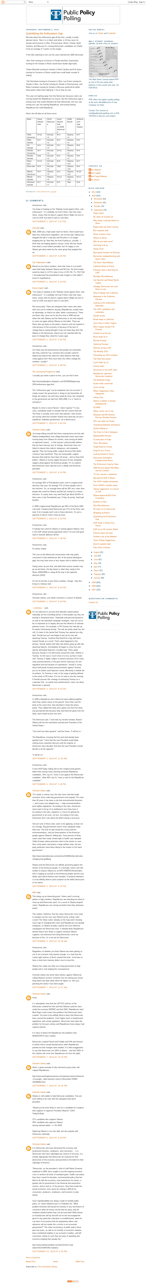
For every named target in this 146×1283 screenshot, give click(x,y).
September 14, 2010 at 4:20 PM (49, 1251)
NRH (34, 892)
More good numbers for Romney (106, 252)
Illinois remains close (102, 234)
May (96, 563)
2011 (94, 192)
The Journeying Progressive (43, 372)
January (97, 578)
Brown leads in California (103, 319)
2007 (94, 590)
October (97, 206)
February (98, 574)
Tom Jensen (94, 180)
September (98, 210)
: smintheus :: (38, 608)
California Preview (100, 344)
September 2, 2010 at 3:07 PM (49, 221)
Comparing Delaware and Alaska (106, 425)
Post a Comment (33, 1257)
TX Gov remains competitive (105, 474)
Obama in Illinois (100, 238)
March (97, 570)
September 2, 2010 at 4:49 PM (49, 365)
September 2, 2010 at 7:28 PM (49, 538)
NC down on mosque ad (103, 217)
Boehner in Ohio (100, 502)
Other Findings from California (105, 293)
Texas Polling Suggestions (104, 540)
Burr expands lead (100, 230)
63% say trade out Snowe (103, 421)
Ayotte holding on (100, 428)
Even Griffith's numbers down (105, 485)
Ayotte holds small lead (103, 383)
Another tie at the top (102, 333)
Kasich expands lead (101, 544)
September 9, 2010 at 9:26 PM (49, 1138)
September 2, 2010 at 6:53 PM (49, 519)
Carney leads (98, 366)
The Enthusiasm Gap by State (105, 464)
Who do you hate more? (103, 241)
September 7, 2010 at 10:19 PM (49, 1057)
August (97, 552)
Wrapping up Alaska (101, 513)
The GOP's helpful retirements (105, 481)
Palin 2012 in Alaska (101, 547)
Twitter (100, 33)
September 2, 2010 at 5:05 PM (49, 423)
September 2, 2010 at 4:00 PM (49, 256)
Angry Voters (98, 213)
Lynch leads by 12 (100, 362)
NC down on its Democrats (104, 509)
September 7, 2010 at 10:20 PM (49, 1086)
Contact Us (93, 602)
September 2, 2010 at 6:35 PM (49, 472)
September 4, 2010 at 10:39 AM (49, 941)
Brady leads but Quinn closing (105, 227)
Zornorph (36, 228)
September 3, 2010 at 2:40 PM (49, 784)
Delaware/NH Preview (102, 436)
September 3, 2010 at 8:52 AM (49, 689)
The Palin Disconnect (102, 359)
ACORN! (96, 407)
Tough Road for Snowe (102, 447)
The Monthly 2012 (100, 351)
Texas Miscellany (100, 443)
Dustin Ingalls (38, 288)
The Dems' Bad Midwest (103, 262)
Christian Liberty (39, 430)
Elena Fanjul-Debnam (98, 176)
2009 (94, 582)
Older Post (80, 1261)
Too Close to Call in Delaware (105, 432)
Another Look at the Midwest (105, 536)
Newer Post (31, 1261)
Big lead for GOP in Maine (104, 478)
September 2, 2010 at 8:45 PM (49, 587)
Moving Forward (99, 340)
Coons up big (98, 387)
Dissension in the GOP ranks (105, 370)
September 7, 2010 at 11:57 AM (49, 987)
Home (55, 1261)
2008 (94, 586)
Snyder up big (99, 316)
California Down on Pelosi (103, 266)
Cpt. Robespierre (39, 262)
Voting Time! (98, 249)
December (98, 199)
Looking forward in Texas (103, 454)
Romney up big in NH (102, 348)
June (96, 559)
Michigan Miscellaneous (103, 276)
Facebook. (111, 33)
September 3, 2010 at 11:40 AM (49, 758)
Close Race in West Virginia (104, 323)
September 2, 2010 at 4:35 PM (49, 340)
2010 (94, 196)
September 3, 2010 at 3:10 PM (49, 886)
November (98, 202)
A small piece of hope (102, 439)
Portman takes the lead (102, 533)
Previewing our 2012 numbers (105, 355)
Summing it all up (100, 245)
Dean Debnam (95, 170)
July (96, 556)
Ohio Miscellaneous (101, 505)
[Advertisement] (106, 141)
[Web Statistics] (73, 1282)
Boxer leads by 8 (100, 337)
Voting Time (98, 397)
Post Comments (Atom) (47, 1267)
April (96, 567)
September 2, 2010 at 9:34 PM (49, 601)
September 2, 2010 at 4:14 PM (49, 282)
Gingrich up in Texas (101, 450)
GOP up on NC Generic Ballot (105, 529)
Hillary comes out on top (103, 411)
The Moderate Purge (101, 380)
